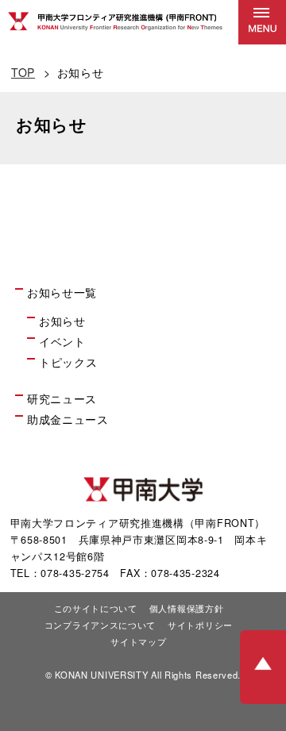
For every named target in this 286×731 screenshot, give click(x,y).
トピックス (68, 362)
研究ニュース (62, 398)
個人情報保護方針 (186, 608)
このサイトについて (95, 608)
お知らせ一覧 (62, 292)
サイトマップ (138, 641)
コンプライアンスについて (100, 624)
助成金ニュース (68, 419)
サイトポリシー (200, 624)
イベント (62, 341)
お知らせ (62, 321)
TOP (23, 72)
